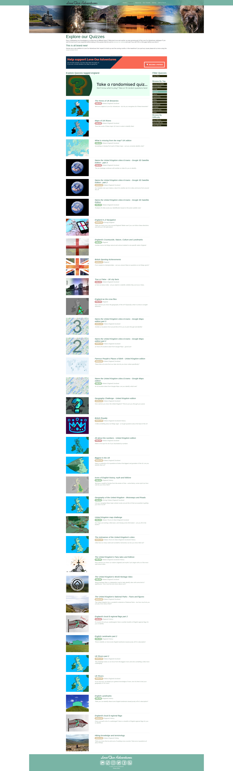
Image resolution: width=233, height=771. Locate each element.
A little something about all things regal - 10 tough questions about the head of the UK (121, 424)
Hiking (117, 738)
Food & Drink (156, 97)
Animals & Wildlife (158, 84)
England (110, 103)
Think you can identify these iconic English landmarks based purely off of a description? (121, 701)
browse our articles (119, 42)
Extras (154, 3)
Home (125, 3)
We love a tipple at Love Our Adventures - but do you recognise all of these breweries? (121, 106)
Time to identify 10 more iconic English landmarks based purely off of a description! (120, 642)
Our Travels (146, 3)
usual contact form (72, 50)
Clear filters (156, 76)
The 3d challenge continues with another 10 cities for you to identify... (116, 168)
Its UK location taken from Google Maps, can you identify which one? (116, 386)
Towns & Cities (112, 520)
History (123, 421)
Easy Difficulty (157, 120)
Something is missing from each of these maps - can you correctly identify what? (119, 146)
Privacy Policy (116, 768)
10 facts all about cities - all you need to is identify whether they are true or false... (120, 285)
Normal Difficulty (158, 122)
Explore (130, 3)
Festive (155, 94)
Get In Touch (162, 3)
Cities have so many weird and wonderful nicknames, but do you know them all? (119, 542)
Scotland (116, 103)
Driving (106, 222)
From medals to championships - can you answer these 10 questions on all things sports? (122, 265)
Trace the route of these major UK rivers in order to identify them (114, 126)
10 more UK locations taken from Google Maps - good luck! (113, 346)
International (156, 104)
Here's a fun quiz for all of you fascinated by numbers (111, 443)
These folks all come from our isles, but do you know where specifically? (117, 364)
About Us (138, 3)
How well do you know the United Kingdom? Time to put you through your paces (120, 404)
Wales (105, 103)
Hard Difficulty (157, 125)
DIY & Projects (157, 86)
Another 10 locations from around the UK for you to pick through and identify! (118, 327)
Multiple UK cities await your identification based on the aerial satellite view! (118, 208)
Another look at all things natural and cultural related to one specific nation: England (120, 245)
